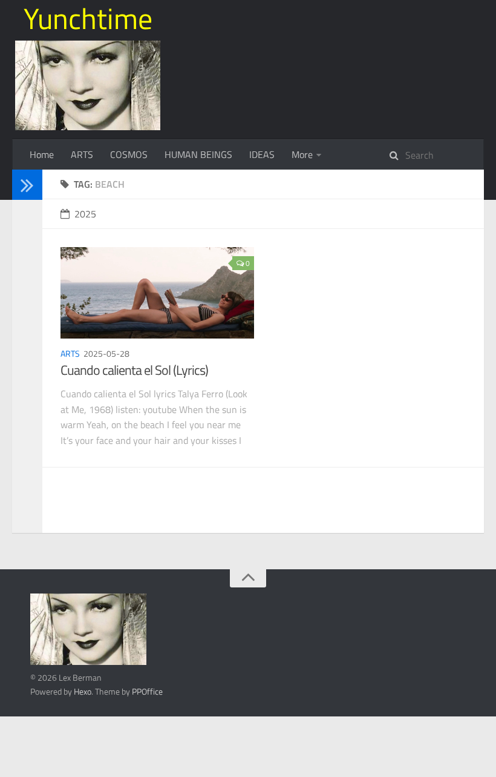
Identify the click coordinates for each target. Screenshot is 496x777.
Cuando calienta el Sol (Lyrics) (134, 370)
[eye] (23, 250)
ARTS (82, 154)
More (302, 154)
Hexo (82, 691)
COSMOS (129, 154)
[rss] (23, 234)
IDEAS (262, 154)
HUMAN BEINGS (198, 154)
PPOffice (147, 691)
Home (42, 154)
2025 (85, 214)
